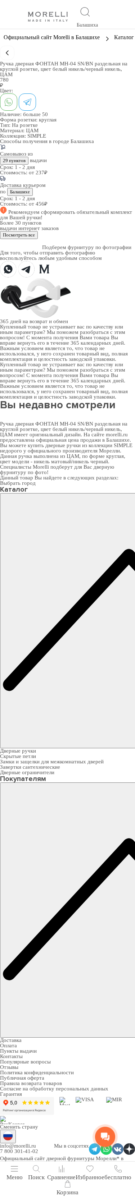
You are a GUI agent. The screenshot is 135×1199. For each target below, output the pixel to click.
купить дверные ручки (54, 445)
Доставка (11, 1040)
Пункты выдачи (18, 1051)
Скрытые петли (18, 756)
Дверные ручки (18, 751)
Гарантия (11, 1094)
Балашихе (20, 191)
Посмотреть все (19, 235)
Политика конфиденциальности (37, 1072)
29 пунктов (14, 160)
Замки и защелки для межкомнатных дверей (52, 761)
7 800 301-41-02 (19, 1151)
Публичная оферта (22, 1078)
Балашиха (87, 25)
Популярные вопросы (25, 1062)
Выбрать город (18, 483)
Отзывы (9, 1067)
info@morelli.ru (18, 1146)
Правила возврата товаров (31, 1083)
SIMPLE (36, 136)
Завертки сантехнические (30, 767)
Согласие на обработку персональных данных (54, 1089)
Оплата (8, 1045)
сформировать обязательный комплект (86, 212)
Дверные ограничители (27, 772)
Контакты (11, 1056)
